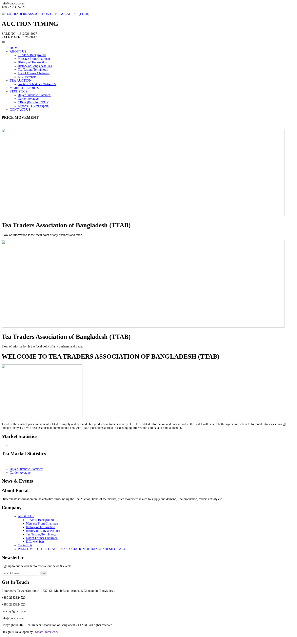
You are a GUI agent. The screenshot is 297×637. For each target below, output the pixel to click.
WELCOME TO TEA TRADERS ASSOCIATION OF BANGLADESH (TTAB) (71, 549)
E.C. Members (27, 77)
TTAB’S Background (32, 55)
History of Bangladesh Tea (35, 66)
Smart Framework (46, 632)
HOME (14, 47)
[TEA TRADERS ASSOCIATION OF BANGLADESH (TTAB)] (45, 14)
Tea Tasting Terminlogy (33, 69)
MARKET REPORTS (24, 87)
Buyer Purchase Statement (34, 95)
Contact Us (25, 545)
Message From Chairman (34, 58)
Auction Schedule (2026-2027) (37, 84)
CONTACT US (20, 109)
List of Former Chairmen (34, 73)
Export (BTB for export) (33, 106)
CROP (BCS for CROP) (33, 102)
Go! (43, 573)
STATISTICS (18, 91)
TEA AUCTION (21, 80)
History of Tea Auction (32, 62)
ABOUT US (18, 51)
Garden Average (28, 98)
